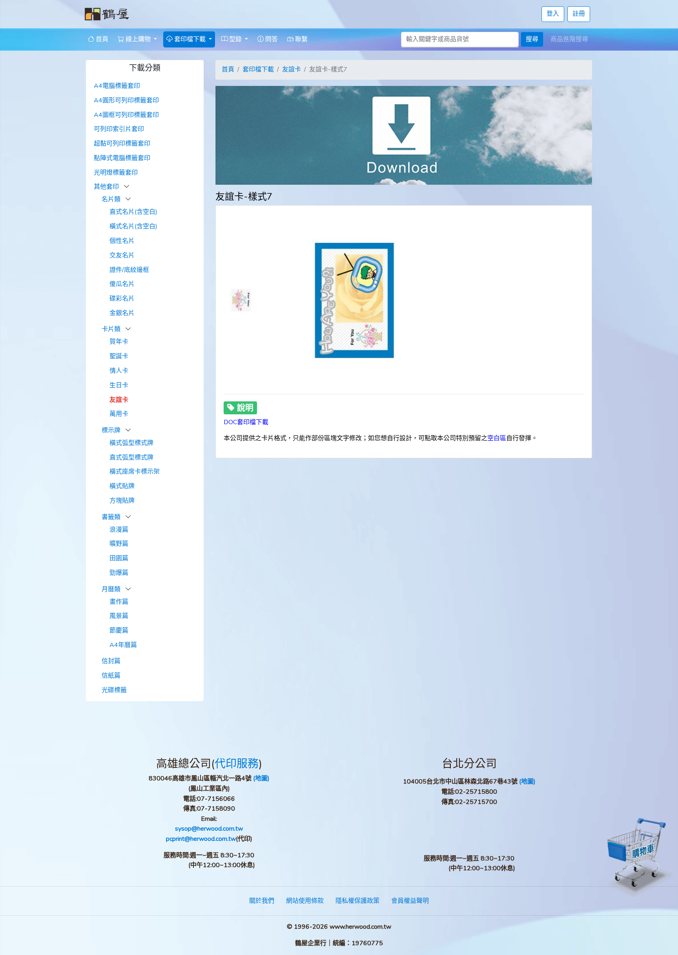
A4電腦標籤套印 (117, 86)
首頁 (101, 39)
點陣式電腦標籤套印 (122, 158)
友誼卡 (118, 399)
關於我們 (261, 901)
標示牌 (112, 430)
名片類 (112, 199)
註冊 (578, 13)
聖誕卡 (118, 356)
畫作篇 (118, 602)
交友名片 (122, 255)
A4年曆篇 (123, 645)
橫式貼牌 (122, 486)
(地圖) (261, 778)
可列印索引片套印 (119, 129)
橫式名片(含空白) (133, 226)
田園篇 (118, 558)
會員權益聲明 (410, 901)
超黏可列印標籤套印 (122, 143)
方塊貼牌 (122, 500)
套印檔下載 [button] (190, 39)
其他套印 (107, 186)
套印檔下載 (258, 69)
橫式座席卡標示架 (134, 471)
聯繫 (300, 39)
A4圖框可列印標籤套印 (126, 115)
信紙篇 (111, 675)
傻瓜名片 (122, 284)
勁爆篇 (118, 573)
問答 (271, 39)
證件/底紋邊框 (129, 270)
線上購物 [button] (138, 39)
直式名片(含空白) (133, 212)
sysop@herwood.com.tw (209, 828)
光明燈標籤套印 (116, 172)
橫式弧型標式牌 (131, 443)
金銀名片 (122, 313)
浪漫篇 (118, 529)
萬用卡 (118, 414)
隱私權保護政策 (357, 901)
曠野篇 (118, 543)
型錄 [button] (235, 39)
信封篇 (111, 661)
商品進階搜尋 (569, 39)
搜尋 (532, 39)
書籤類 (112, 517)
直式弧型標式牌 (131, 457)
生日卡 (118, 385)
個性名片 (122, 241)
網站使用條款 (305, 901)
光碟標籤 (114, 690)
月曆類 (112, 589)
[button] (127, 186)
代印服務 (237, 763)
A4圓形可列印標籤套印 (126, 100)
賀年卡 (118, 341)
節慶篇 (118, 630)
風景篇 (118, 616)
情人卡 (118, 370)
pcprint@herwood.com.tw (201, 839)
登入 (553, 13)
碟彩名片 (122, 298)
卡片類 (112, 329)
